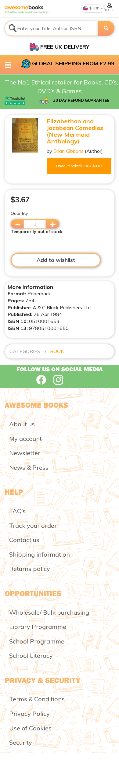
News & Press (29, 467)
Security (20, 742)
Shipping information (39, 554)
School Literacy (31, 655)
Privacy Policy (29, 713)
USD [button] (95, 8)
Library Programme (37, 626)
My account (25, 438)
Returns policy (29, 568)
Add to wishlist (56, 259)
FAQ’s (17, 511)
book (57, 351)
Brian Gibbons (68, 151)
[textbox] (51, 28)
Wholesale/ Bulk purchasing (49, 612)
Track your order (33, 525)
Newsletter (24, 453)
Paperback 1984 (79, 165)
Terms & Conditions (37, 699)
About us (22, 424)
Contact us (24, 540)
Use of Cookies (30, 728)
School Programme (36, 641)
